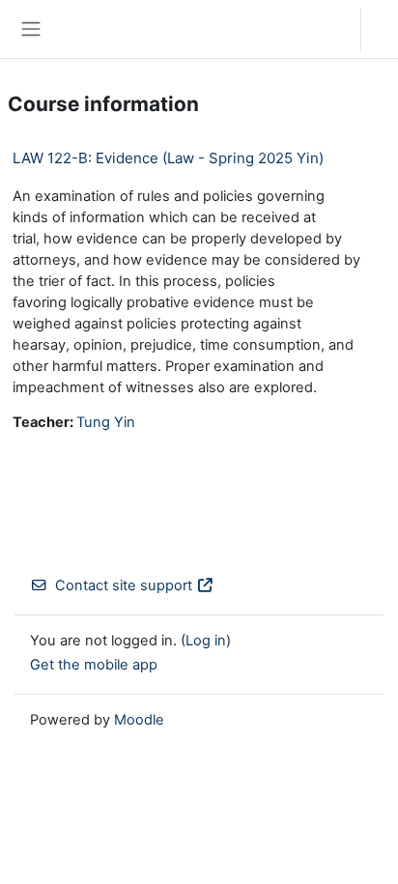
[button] (327, 29)
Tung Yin (105, 422)
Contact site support (123, 585)
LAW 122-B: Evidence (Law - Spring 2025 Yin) (168, 158)
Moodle (139, 719)
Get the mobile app (93, 664)
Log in (384, 29)
